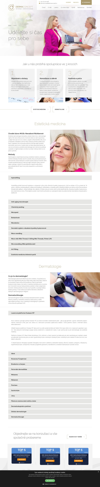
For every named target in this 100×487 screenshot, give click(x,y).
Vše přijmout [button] (50, 480)
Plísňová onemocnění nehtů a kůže (23, 401)
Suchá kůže (15, 390)
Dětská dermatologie (18, 411)
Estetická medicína (39, 109)
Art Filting (14, 249)
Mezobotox (15, 223)
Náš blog (76, 2)
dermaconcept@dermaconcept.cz (49, 3)
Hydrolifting (15, 178)
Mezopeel (14, 212)
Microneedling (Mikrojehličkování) (23, 244)
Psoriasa (14, 385)
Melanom (14, 380)
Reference (81, 7)
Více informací (52, 477)
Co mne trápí (65, 7)
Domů (9, 25)
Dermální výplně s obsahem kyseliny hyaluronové (28, 228)
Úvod (43, 7)
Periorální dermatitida (19, 369)
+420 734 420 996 (44, 1)
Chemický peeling (17, 207)
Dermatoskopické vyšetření (21, 406)
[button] (50, 484)
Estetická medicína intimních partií (23, 254)
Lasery (56, 7)
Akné (13, 353)
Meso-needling (16, 233)
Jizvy (13, 396)
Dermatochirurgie (17, 417)
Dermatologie (59, 109)
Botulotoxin (15, 218)
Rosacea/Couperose (18, 359)
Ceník (73, 7)
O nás (49, 7)
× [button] (98, 471)
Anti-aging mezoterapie (19, 202)
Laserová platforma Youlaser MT (23, 313)
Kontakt (89, 7)
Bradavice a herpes (18, 364)
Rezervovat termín (75, 437)
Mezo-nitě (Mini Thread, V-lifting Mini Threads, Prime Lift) (31, 239)
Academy (68, 2)
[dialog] (50, 478)
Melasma (14, 375)
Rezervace (87, 2)
